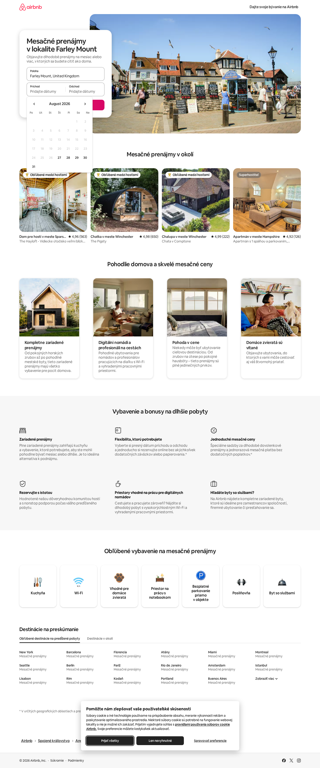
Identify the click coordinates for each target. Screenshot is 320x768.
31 (33, 167)
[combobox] (65, 76)
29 (77, 158)
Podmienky (76, 760)
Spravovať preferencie (210, 741)
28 (68, 158)
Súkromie (57, 760)
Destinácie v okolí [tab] (100, 639)
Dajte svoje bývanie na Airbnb (274, 7)
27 (59, 158)
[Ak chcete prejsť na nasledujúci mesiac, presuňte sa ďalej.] (85, 104)
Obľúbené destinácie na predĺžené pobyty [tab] (49, 639)
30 (85, 158)
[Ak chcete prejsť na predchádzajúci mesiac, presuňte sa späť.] (34, 104)
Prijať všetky (110, 741)
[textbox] (46, 91)
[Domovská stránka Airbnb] (30, 7)
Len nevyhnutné (160, 741)
